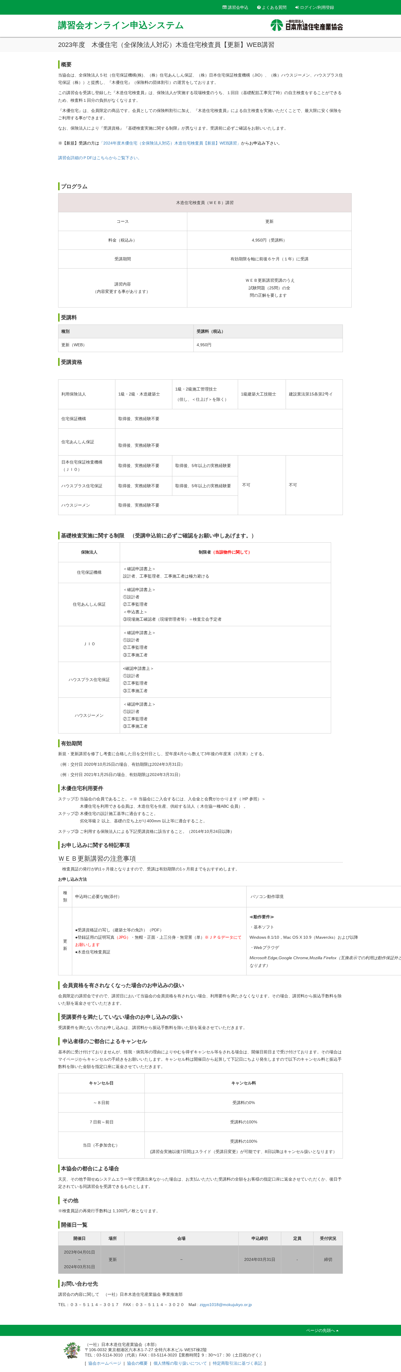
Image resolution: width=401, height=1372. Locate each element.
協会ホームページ (104, 1363)
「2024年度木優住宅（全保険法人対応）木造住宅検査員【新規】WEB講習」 (170, 143)
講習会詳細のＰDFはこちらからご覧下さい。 (100, 157)
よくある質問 (274, 7)
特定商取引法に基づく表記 (237, 1363)
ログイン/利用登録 (316, 7)
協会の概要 (137, 1363)
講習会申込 (237, 7)
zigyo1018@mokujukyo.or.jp (225, 1304)
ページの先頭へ (321, 1330)
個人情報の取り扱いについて (180, 1363)
